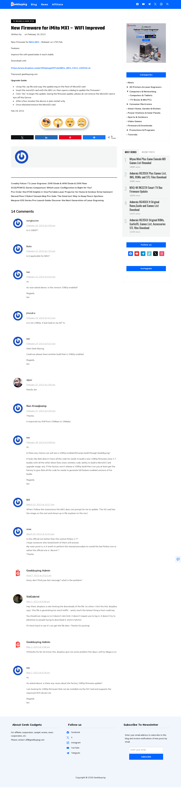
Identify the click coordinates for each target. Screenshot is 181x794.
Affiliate (57, 4)
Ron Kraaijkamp (36, 406)
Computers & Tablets (141, 95)
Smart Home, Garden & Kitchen (144, 108)
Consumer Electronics (140, 104)
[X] (155, 3)
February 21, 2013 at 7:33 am (40, 251)
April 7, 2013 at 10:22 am (38, 575)
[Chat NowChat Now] (178, 559)
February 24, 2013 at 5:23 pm (40, 343)
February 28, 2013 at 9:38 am (40, 442)
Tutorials (132, 134)
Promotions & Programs (142, 130)
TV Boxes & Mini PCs (23, 21)
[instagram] (161, 3)
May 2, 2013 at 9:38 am (38, 601)
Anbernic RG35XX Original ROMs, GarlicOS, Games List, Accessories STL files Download (147, 224)
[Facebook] (137, 3)
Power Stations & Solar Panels (144, 112)
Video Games (135, 121)
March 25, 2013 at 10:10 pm (40, 534)
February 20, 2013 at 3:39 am (40, 225)
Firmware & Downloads (140, 125)
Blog (34, 4)
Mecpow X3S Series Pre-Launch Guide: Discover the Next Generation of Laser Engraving (57, 200)
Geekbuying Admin (38, 570)
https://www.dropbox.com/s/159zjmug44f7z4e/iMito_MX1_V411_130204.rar (51, 68)
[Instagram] (149, 3)
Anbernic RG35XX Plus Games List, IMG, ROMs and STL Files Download (148, 175)
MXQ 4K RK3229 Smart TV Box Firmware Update (146, 189)
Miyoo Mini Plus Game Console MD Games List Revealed (148, 161)
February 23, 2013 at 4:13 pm (40, 318)
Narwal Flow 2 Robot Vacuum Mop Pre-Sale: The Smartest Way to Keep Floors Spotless (57, 196)
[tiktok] (149, 253)
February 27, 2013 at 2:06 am (40, 384)
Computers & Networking (142, 91)
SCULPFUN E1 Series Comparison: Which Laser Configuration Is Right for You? (51, 187)
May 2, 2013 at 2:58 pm (38, 647)
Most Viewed (130, 152)
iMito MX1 (34, 42)
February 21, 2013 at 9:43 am (40, 276)
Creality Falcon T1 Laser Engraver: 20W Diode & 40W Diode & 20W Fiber (49, 183)
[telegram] (143, 253)
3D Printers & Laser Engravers (145, 87)
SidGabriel (32, 596)
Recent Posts (148, 152)
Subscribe (146, 756)
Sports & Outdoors (138, 117)
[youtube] (143, 3)
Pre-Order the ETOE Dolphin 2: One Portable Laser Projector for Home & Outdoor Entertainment (62, 192)
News (44, 4)
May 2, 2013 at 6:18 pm (38, 672)
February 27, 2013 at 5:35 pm (40, 411)
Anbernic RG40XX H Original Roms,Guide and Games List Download (144, 206)
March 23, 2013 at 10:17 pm (40, 504)
